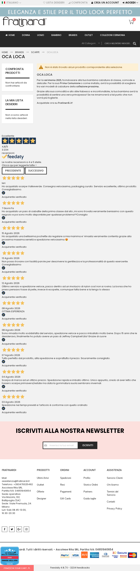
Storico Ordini (90, 484)
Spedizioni (65, 478)
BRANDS (19, 52)
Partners (87, 491)
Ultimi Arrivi (43, 478)
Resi (62, 484)
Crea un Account (106, 2)
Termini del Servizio (112, 493)
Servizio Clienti (115, 478)
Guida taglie (89, 498)
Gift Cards (65, 498)
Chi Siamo (113, 484)
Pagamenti (65, 491)
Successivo (36, 170)
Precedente (13, 170)
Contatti (111, 501)
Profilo (86, 478)
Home (5, 52)
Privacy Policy (114, 508)
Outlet (40, 484)
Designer (41, 498)
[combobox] (109, 43)
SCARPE (35, 52)
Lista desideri (55, 2)
